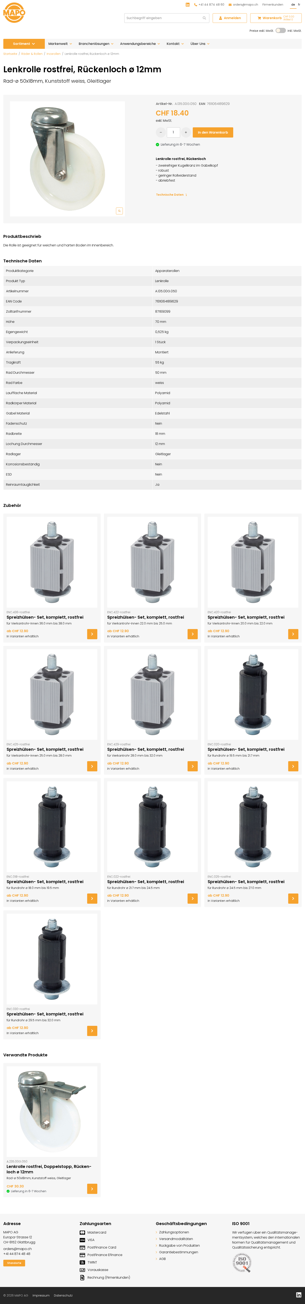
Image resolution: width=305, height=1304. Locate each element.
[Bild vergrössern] (67, 158)
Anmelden (232, 18)
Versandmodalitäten (176, 1238)
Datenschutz (63, 1295)
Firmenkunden (272, 4)
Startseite (10, 54)
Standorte (14, 1263)
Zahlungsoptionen (174, 1232)
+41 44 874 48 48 (16, 1253)
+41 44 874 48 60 (211, 4)
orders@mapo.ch (245, 4)
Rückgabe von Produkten (179, 1245)
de (293, 4)
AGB (162, 1258)
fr (299, 4)
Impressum (41, 1295)
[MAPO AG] (14, 12)
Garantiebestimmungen (178, 1252)
